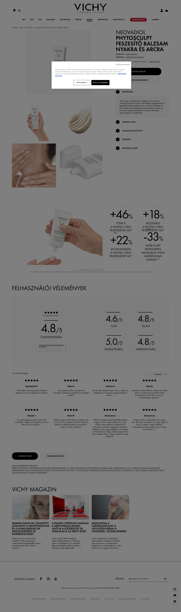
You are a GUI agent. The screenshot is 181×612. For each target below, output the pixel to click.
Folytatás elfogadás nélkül (123, 64)
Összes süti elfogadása (100, 82)
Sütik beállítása (82, 82)
